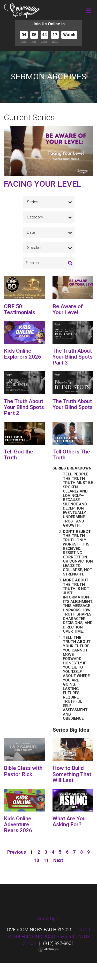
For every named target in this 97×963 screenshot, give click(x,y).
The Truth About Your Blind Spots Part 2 (24, 407)
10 (36, 860)
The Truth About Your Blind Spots (73, 404)
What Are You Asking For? (69, 821)
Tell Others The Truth (71, 455)
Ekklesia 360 (48, 949)
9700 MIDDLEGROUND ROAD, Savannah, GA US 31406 (48, 936)
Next (58, 860)
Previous (16, 852)
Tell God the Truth (18, 455)
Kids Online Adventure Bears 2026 (18, 824)
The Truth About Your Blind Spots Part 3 (73, 357)
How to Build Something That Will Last (72, 774)
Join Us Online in (48, 23)
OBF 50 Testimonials (19, 309)
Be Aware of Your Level (68, 309)
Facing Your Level (42, 184)
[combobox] (48, 202)
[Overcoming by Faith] (22, 10)
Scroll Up (47, 918)
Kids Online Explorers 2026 (22, 354)
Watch (69, 34)
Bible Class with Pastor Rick (23, 771)
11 (46, 860)
